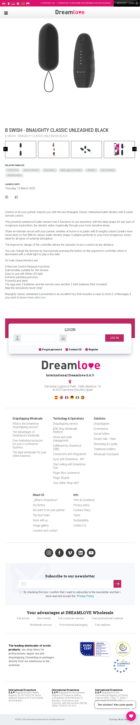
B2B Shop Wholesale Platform (65, 430)
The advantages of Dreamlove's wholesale (26, 433)
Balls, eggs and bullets (71, 170)
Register (93, 349)
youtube (91, 553)
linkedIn (80, 553)
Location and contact (45, 530)
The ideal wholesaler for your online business (29, 453)
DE (72, 397)
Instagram (49, 553)
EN (61, 397)
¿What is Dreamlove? (45, 500)
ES (56, 397)
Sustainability (81, 520)
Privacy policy (81, 505)
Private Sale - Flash (105, 439)
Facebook (59, 553)
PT (82, 397)
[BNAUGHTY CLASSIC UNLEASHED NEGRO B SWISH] (68, 69)
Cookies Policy (82, 510)
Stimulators (49, 170)
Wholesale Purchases (106, 454)
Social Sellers (102, 433)
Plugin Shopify (61, 478)
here (43, 297)
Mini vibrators (107, 170)
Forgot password (52, 349)
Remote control (14, 175)
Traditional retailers (105, 449)
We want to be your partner (49, 510)
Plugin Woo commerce (66, 473)
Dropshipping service (65, 423)
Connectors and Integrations (69, 454)
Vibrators (91, 170)
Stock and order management (62, 438)
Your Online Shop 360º (66, 483)
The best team (41, 515)
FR (66, 397)
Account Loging (126, 3)
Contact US (75, 349)
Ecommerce (101, 428)
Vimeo (70, 553)
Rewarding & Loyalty (105, 444)
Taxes (76, 515)
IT (77, 397)
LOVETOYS (13, 170)
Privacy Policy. (85, 596)
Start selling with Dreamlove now (69, 465)
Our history (39, 505)
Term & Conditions (84, 500)
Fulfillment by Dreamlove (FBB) (67, 447)
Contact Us (79, 525)
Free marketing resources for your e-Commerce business (28, 444)
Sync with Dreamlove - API (68, 459)
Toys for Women (31, 170)
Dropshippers (101, 423)
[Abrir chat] (131, 716)
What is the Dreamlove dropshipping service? (26, 425)
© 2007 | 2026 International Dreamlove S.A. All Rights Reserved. (40, 719)
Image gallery (41, 525)
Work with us (40, 520)
